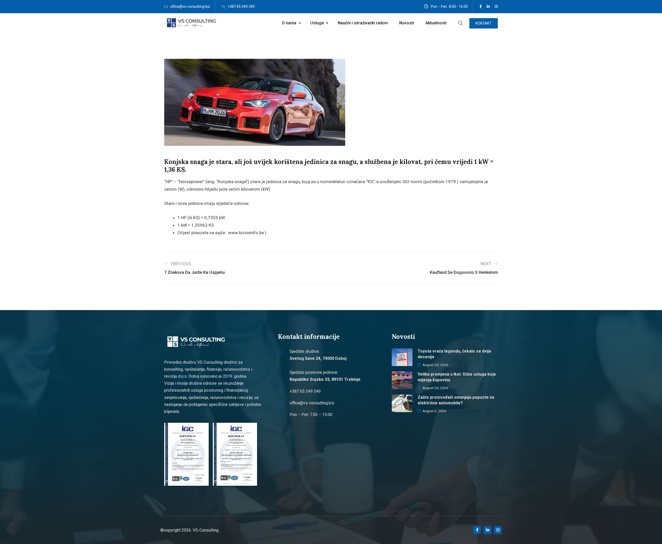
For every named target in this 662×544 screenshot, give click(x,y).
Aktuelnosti (436, 22)
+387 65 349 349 (241, 6)
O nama (289, 22)
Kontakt (484, 23)
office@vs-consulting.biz (190, 6)
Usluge (317, 22)
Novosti (406, 22)
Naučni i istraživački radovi (363, 22)
